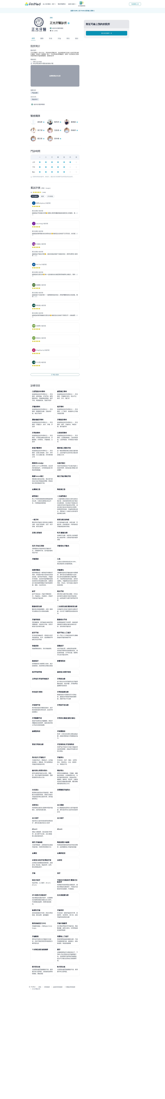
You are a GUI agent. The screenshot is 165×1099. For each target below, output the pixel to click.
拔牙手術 (35, 633)
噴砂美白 (60, 770)
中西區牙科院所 (70, 987)
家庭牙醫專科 (37, 448)
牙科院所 (47, 987)
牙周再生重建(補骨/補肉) (66, 718)
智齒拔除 (35, 646)
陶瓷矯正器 (61, 489)
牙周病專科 (36, 433)
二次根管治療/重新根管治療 (67, 606)
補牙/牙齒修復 (37, 842)
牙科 (39, 987)
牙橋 (33, 873)
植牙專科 (60, 407)
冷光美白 (35, 790)
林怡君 (39, 122)
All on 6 (59, 829)
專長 (68, 38)
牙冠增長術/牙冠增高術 (65, 744)
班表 (50, 38)
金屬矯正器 (36, 489)
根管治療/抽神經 (63, 519)
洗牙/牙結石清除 (38, 546)
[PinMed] (32, 4)
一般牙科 (35, 519)
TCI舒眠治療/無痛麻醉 (40, 949)
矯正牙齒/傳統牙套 (64, 476)
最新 (42, 196)
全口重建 (60, 805)
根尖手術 (60, 591)
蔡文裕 (39, 138)
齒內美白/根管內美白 (39, 770)
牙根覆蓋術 (61, 731)
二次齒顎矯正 (62, 496)
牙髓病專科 (36, 407)
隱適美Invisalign (37, 463)
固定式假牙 (36, 880)
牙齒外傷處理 (62, 923)
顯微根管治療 (37, 606)
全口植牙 (60, 818)
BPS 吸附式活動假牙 (39, 895)
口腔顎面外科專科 (38, 391)
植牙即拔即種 (37, 672)
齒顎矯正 (35, 496)
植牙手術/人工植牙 (64, 633)
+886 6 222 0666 (37, 62)
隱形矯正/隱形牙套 (64, 448)
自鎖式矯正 (61, 463)
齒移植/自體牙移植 (64, 672)
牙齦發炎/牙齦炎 (63, 546)
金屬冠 (34, 853)
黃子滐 (39, 130)
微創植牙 (35, 661)
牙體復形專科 (62, 420)
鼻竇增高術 (61, 661)
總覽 (33, 38)
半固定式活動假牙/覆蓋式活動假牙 (67, 881)
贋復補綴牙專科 (37, 420)
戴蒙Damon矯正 (38, 476)
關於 (76, 38)
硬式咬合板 (36, 967)
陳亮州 (56, 122)
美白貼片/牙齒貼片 (39, 757)
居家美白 (35, 805)
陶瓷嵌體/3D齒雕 (63, 842)
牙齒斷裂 (35, 936)
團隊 (41, 38)
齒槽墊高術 (36, 731)
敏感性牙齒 (36, 910)
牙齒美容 (60, 910)
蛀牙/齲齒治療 (62, 533)
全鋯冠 (59, 860)
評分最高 (35, 196)
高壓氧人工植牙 (63, 936)
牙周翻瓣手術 (37, 718)
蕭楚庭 (73, 122)
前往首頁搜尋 (105, 33)
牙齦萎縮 (35, 559)
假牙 (58, 873)
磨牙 (58, 949)
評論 (59, 38)
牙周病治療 (61, 679)
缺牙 (33, 591)
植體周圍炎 (36, 570)
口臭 (58, 559)
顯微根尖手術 (62, 619)
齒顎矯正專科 (62, 391)
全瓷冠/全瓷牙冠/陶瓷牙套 (41, 860)
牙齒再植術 (36, 619)
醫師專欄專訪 (62, 4)
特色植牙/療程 (37, 692)
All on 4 (34, 829)
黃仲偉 (56, 138)
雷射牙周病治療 (37, 744)
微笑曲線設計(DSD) (39, 923)
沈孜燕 (56, 130)
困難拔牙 (60, 646)
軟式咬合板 (61, 967)
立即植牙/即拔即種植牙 (40, 679)
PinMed (33, 987)
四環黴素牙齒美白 (63, 790)
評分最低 (50, 196)
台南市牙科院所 (57, 987)
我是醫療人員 (135, 4)
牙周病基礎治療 (63, 692)
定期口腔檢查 (37, 533)
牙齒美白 (60, 757)
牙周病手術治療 (63, 705)
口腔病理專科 (62, 433)
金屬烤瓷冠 (61, 853)
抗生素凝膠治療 (63, 895)
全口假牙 (35, 818)
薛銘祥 (73, 130)
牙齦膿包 (60, 570)
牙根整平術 (36, 705)
